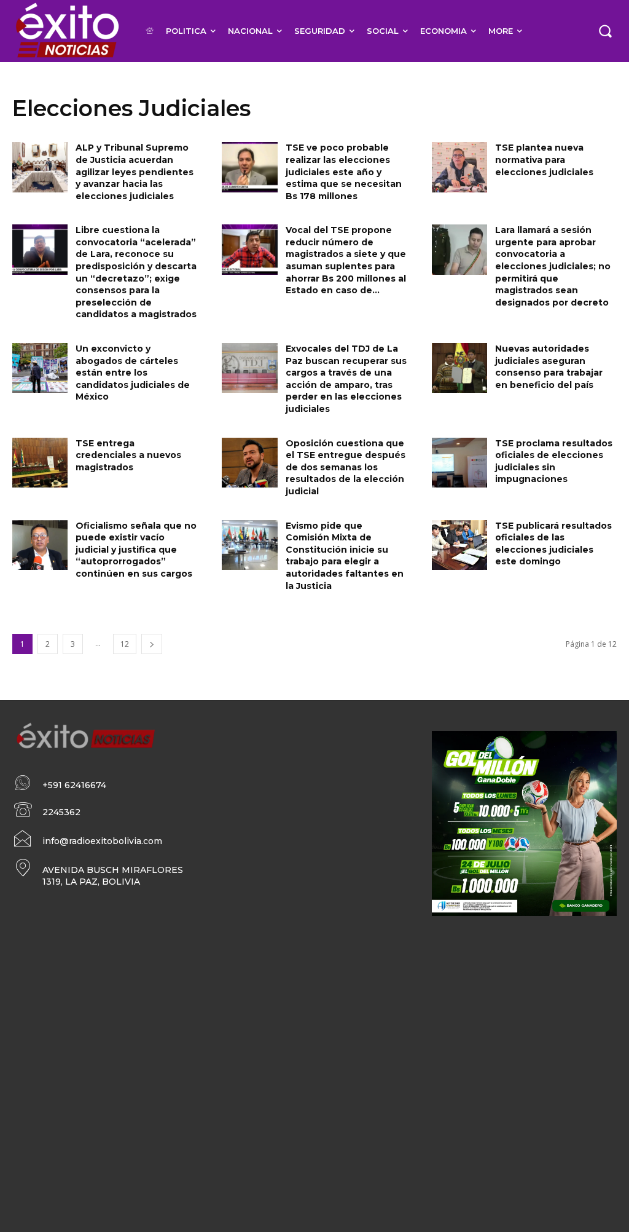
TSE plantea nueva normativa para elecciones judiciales (544, 159)
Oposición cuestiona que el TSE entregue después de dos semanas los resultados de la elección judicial (345, 467)
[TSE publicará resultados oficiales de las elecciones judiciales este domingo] (459, 545)
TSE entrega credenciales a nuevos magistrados (128, 455)
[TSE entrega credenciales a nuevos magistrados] (40, 463)
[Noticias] (66, 31)
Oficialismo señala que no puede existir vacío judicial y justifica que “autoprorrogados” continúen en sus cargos (136, 549)
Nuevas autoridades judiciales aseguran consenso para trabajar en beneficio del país (549, 366)
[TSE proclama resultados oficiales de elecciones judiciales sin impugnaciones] (459, 463)
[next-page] (151, 644)
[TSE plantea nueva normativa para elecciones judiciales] (459, 167)
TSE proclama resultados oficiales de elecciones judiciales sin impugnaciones (553, 461)
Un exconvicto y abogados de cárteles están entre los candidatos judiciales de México (133, 372)
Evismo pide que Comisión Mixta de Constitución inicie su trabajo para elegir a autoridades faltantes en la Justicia (345, 555)
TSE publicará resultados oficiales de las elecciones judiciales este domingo (553, 543)
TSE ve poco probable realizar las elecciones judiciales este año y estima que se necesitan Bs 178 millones (344, 171)
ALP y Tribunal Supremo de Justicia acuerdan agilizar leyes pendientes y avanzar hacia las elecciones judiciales (134, 171)
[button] (605, 30)
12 (124, 644)
